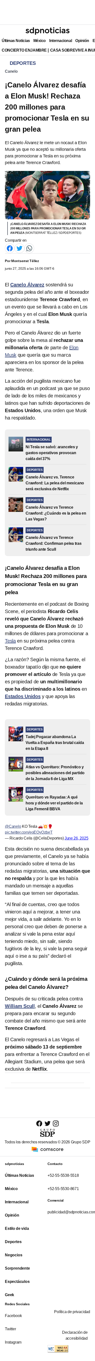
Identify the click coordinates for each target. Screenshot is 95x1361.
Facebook (13, 1316)
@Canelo (13, 826)
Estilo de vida (17, 1228)
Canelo (11, 71)
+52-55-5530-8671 (63, 1189)
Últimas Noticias (16, 41)
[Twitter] (19, 248)
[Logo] (47, 31)
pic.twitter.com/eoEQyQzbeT (29, 832)
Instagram (13, 1342)
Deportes (13, 1242)
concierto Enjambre (24, 50)
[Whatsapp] (29, 248)
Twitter (10, 1329)
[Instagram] (56, 1123)
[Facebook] (10, 248)
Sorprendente (17, 1268)
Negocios (13, 1255)
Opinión (82, 41)
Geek (9, 1295)
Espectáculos (17, 1281)
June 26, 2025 (76, 838)
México (39, 41)
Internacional (60, 41)
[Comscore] (47, 1149)
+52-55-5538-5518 (63, 1175)
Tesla (10, 641)
